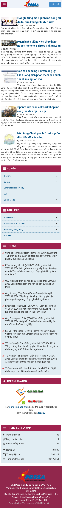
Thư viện (7, 235)
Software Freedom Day (14, 188)
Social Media (9, 200)
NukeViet (22, 503)
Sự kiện (7, 182)
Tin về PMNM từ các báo (14, 223)
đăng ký (13, 407)
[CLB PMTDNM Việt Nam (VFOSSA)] (31, 4)
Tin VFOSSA (9, 217)
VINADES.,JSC (43, 503)
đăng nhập (23, 407)
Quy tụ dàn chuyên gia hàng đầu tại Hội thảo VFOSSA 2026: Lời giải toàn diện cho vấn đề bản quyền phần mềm (30, 284)
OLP (5, 194)
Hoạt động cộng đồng (13, 229)
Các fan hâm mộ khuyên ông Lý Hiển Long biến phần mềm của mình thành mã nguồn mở (39, 75)
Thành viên (55, 4)
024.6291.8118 (33, 500)
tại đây (41, 413)
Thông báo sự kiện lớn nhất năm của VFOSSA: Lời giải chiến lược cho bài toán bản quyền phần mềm (30, 369)
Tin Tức (7, 176)
